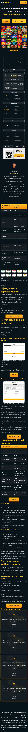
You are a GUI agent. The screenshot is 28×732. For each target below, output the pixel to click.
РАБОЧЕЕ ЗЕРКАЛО (14, 316)
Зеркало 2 (16, 264)
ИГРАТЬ (24, 2)
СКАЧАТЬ (14, 499)
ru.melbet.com (17, 258)
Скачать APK (16, 493)
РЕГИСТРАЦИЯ (19, 21)
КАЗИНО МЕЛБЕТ (14, 605)
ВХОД (6, 21)
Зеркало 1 (16, 262)
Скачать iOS (23, 493)
